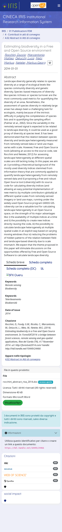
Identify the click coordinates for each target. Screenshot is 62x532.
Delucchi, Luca (24, 58)
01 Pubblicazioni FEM (20, 31)
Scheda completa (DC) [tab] (21, 268)
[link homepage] (10, 6)
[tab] (42, 268)
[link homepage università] (38, 6)
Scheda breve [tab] (15, 262)
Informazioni (14, 432)
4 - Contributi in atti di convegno (22, 34)
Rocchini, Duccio (15, 55)
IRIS (4, 31)
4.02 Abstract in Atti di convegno (22, 38)
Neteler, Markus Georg (30, 62)
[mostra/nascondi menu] (59, 5)
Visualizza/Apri (13, 402)
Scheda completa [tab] (40, 262)
